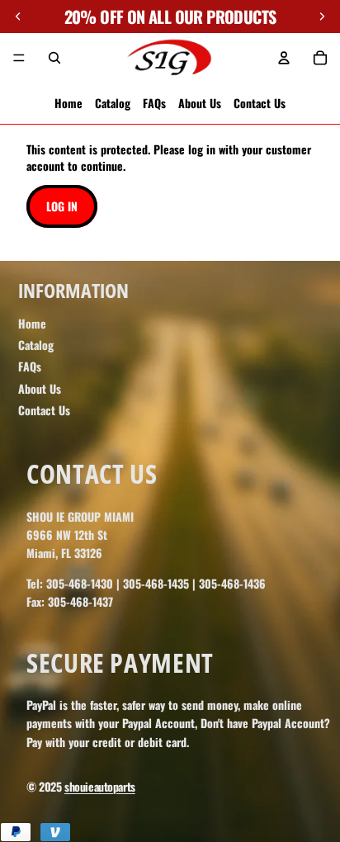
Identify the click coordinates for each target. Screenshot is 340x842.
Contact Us (260, 102)
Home (68, 102)
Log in (62, 206)
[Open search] (54, 58)
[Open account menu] (284, 58)
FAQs (154, 102)
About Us (199, 102)
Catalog (112, 102)
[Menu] (19, 58)
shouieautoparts (99, 786)
